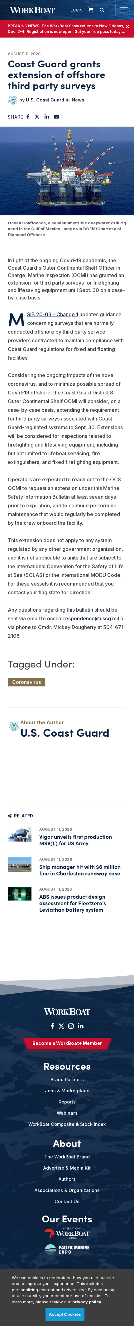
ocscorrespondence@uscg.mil (83, 618)
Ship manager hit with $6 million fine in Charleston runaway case (80, 870)
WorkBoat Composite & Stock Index (67, 1124)
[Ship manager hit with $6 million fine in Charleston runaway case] (19, 864)
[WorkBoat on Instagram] (71, 1026)
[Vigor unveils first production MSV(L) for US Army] (19, 834)
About (67, 1143)
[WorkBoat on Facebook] (52, 1026)
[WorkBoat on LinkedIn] (80, 1026)
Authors (67, 1179)
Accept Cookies (65, 1314)
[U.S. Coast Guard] (13, 100)
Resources (67, 1065)
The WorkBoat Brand (67, 1156)
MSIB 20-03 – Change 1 (52, 314)
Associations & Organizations (67, 1190)
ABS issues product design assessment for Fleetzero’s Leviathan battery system (72, 902)
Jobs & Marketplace (67, 1090)
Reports (67, 1101)
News (78, 99)
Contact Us (67, 1201)
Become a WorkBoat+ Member (67, 1043)
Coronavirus (26, 682)
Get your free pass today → (99, 31)
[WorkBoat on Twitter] (61, 1026)
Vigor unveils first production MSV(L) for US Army (75, 840)
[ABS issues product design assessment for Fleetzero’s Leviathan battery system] (19, 894)
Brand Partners (67, 1079)
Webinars (67, 1113)
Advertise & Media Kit (67, 1168)
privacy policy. (87, 1301)
